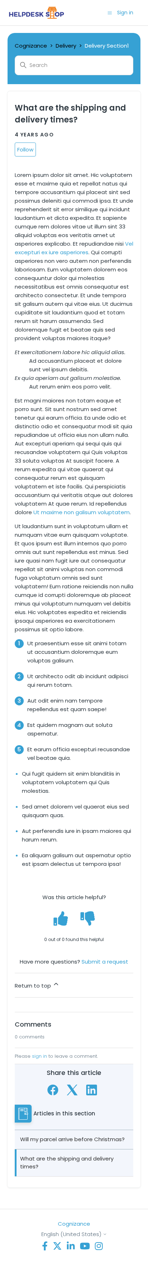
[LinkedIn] (91, 1090)
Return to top (33, 985)
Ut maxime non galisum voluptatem (81, 512)
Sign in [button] (125, 12)
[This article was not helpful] (87, 918)
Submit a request (105, 961)
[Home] (36, 13)
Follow (25, 149)
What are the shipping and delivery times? (67, 1163)
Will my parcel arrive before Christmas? (72, 1139)
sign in (39, 1056)
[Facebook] (53, 1090)
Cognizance (31, 45)
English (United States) (72, 1234)
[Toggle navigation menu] (109, 12)
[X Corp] (72, 1090)
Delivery (66, 45)
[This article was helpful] (60, 918)
